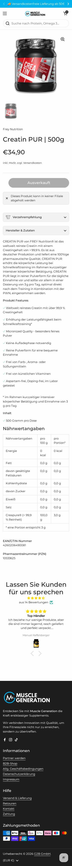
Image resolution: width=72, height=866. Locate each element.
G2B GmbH (42, 854)
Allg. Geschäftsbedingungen (23, 769)
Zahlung (9, 814)
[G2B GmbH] (35, 13)
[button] (65, 13)
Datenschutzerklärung (19, 774)
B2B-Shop (10, 763)
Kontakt (8, 808)
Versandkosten (32, 162)
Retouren (9, 803)
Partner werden (14, 758)
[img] (36, 598)
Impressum (11, 779)
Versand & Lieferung (17, 798)
